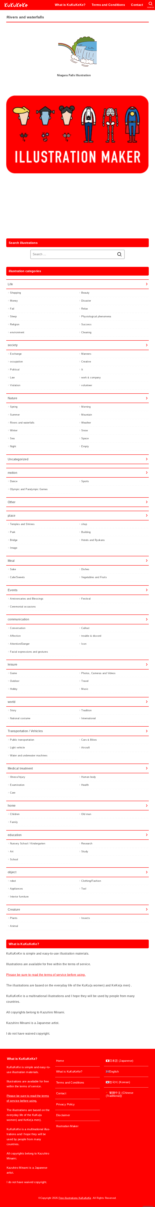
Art (11, 851)
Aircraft (85, 747)
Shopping (15, 292)
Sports (85, 481)
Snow (84, 430)
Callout (85, 628)
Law (12, 377)
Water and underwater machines (28, 755)
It (82, 369)
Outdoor (14, 681)
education (15, 835)
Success (86, 324)
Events (12, 590)
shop (84, 524)
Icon (83, 643)
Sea (12, 438)
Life (10, 284)
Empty (85, 446)
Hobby (13, 689)
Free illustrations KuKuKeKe (75, 1198)
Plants (13, 918)
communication (18, 619)
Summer (15, 414)
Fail (12, 308)
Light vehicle (17, 747)
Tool (83, 888)
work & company (91, 377)
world (12, 701)
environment (17, 332)
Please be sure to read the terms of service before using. (46, 974)
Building (86, 532)
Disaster (86, 300)
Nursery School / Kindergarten (27, 843)
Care (13, 792)
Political (14, 369)
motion (12, 472)
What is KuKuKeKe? (70, 4)
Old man (86, 814)
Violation (15, 385)
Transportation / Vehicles (25, 731)
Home (60, 1060)
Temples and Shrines (22, 524)
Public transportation (22, 739)
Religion (14, 324)
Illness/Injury (17, 777)
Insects (85, 918)
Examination (17, 784)
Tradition (86, 710)
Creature (14, 909)
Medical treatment (20, 768)
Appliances (16, 888)
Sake (13, 569)
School (14, 859)
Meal (11, 560)
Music (84, 689)
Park (13, 532)
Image (13, 547)
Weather (86, 422)
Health (85, 784)
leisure (12, 664)
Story (13, 710)
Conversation (17, 628)
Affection (15, 635)
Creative (86, 361)
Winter (13, 430)
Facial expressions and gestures (29, 651)
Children (14, 814)
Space (85, 438)
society (13, 345)
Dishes (85, 569)
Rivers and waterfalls (22, 422)
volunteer (86, 385)
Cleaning (86, 332)
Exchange (16, 353)
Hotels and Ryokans (93, 540)
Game (13, 673)
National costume (20, 718)
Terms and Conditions (108, 4)
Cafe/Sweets (17, 577)
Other (12, 502)
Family (14, 822)
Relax (84, 308)
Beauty (85, 292)
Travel (84, 681)
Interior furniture (19, 896)
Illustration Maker (67, 1126)
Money (14, 300)
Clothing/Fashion (91, 880)
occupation (16, 361)
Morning (86, 406)
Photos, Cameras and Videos (98, 673)
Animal (14, 926)
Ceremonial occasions (23, 606)
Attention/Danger (20, 643)
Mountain (86, 414)
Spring (13, 406)
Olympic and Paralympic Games (29, 489)
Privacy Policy (65, 1104)
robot (13, 880)
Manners (86, 353)
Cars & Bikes (89, 739)
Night (13, 446)
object (12, 872)
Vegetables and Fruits (94, 577)
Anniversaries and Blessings (26, 598)
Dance (13, 481)
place (12, 515)
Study (84, 851)
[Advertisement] (77, 205)
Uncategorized (18, 459)
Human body (88, 777)
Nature (12, 398)
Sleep (13, 316)
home (12, 805)
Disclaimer (63, 1115)
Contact (137, 4)
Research (86, 843)
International (88, 718)
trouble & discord (91, 635)
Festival (86, 598)
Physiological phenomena (96, 316)
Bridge (13, 540)
